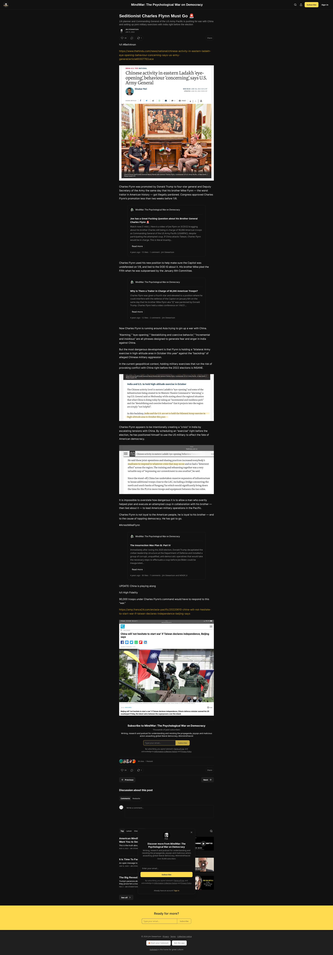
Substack (154, 949)
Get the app (179, 943)
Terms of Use (179, 880)
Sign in (325, 4)
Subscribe (311, 4)
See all (124, 897)
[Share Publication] (301, 4)
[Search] (295, 4)
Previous (129, 779)
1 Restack (149, 761)
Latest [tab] (129, 831)
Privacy (166, 936)
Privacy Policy (186, 883)
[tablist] (130, 798)
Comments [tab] (125, 798)
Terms (173, 936)
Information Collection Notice (165, 883)
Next (205, 779)
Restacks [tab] (136, 798)
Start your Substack (160, 943)
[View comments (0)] (132, 38)
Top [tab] (122, 831)
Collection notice (184, 936)
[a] (203, 843)
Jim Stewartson (132, 29)
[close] (191, 832)
